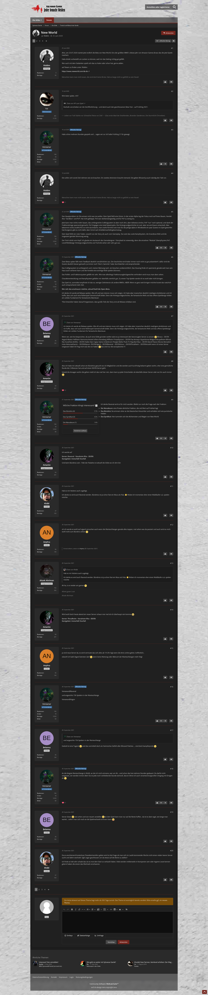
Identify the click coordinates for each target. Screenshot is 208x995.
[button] (68, 935)
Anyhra (82, 549)
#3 (172, 130)
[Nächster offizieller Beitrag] (165, 163)
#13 (171, 563)
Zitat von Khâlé (72, 569)
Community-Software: (104, 984)
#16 (171, 687)
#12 (171, 525)
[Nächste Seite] (46, 41)
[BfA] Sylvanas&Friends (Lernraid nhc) (50, 966)
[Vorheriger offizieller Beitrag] (161, 247)
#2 (172, 91)
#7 (172, 316)
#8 (172, 361)
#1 (172, 48)
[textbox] (117, 922)
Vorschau (111, 942)
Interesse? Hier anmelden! (48, 962)
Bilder (39, 162)
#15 (171, 648)
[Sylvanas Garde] (54, 8)
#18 (171, 769)
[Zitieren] (171, 81)
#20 (171, 850)
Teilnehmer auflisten (80, 431)
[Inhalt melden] (165, 81)
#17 (171, 730)
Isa (135, 964)
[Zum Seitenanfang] (204, 992)
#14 (171, 610)
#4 (172, 173)
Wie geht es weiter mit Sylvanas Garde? (101, 962)
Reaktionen (40, 73)
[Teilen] (174, 41)
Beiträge (39, 75)
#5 (172, 212)
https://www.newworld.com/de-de (75, 71)
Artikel (39, 157)
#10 (171, 448)
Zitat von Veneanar (74, 322)
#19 (171, 812)
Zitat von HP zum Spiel (75, 103)
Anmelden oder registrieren (158, 7)
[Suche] (174, 7)
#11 (171, 486)
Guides (136, 966)
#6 (172, 257)
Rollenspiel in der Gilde (93, 966)
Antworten (123, 942)
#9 (172, 400)
